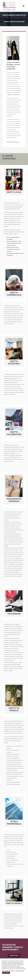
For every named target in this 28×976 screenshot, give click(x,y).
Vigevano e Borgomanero (13, 94)
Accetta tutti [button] (6, 972)
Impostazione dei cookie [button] (8, 970)
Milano (8, 92)
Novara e (19, 90)
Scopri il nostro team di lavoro (13, 142)
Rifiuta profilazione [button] (19, 970)
